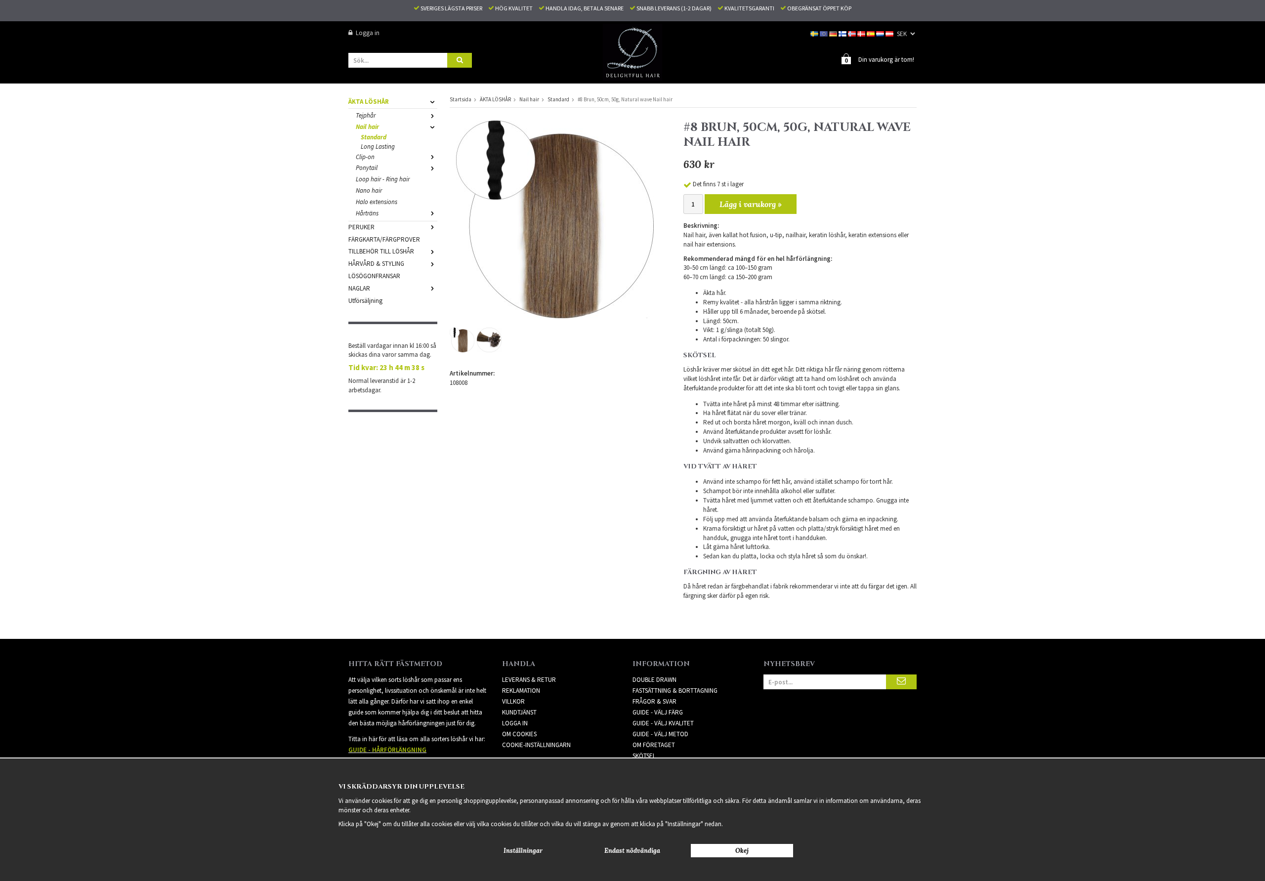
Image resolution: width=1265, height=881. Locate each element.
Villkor (513, 701)
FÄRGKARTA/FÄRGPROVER (384, 239)
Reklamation (521, 690)
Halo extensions (376, 202)
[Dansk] (862, 33)
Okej (742, 850)
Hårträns (367, 213)
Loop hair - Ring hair (383, 179)
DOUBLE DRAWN (654, 679)
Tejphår (366, 115)
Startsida (460, 99)
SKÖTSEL (644, 756)
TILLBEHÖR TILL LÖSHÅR (381, 251)
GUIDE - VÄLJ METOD (660, 734)
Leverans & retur (529, 679)
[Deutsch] (834, 33)
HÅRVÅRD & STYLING (376, 263)
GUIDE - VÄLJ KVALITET (663, 723)
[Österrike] (890, 33)
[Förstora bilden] (555, 218)
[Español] (871, 33)
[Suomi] (843, 33)
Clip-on (365, 157)
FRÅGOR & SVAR (654, 701)
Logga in (368, 33)
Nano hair (369, 190)
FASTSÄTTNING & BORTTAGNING (674, 690)
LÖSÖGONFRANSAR (374, 276)
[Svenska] (815, 33)
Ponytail (367, 168)
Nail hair (367, 127)
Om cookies (519, 734)
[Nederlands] (881, 33)
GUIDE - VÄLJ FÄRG (657, 712)
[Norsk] (852, 33)
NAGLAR (359, 288)
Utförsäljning (365, 300)
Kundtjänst (519, 712)
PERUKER (361, 227)
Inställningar (523, 850)
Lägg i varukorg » (750, 204)
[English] (824, 33)
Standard (373, 137)
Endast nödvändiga (632, 850)
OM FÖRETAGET (653, 745)
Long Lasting (378, 146)
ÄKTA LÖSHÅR (368, 101)
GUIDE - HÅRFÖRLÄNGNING (387, 750)
